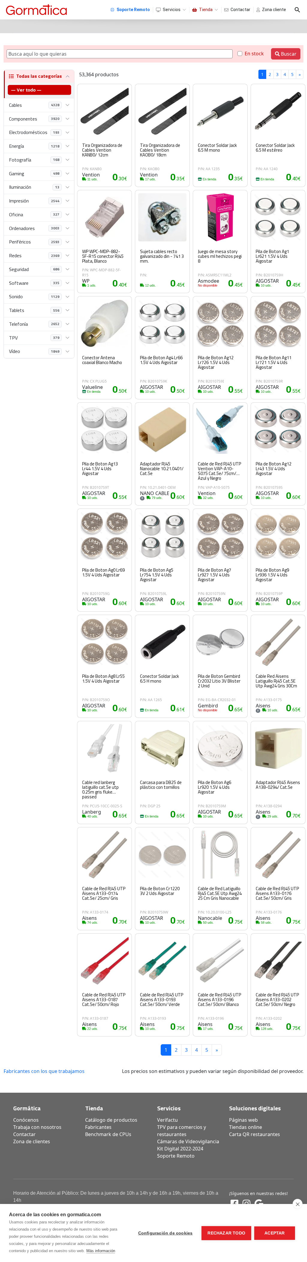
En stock (254, 53)
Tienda (206, 9)
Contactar (240, 9)
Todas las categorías (39, 76)
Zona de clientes (31, 1141)
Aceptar (274, 1233)
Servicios (171, 9)
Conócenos (26, 1120)
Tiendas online (245, 1127)
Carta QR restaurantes (254, 1134)
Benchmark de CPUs (108, 1134)
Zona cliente (274, 9)
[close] (298, 1204)
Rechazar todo (226, 1233)
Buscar (288, 54)
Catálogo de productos (111, 1120)
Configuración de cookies (165, 1233)
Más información (100, 1251)
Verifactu (167, 1120)
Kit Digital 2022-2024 (180, 1148)
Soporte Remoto (176, 1156)
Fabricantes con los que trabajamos (44, 1071)
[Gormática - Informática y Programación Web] (36, 9)
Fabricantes (98, 1127)
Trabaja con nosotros (37, 1127)
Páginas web (243, 1120)
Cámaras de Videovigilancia (188, 1141)
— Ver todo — (26, 90)
